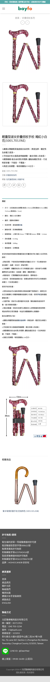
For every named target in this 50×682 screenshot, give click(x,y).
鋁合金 (20, 225)
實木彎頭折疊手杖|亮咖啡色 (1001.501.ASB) (21, 511)
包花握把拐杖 (11, 179)
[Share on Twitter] (14, 185)
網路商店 (6, 599)
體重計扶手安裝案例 (11, 596)
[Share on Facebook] (9, 185)
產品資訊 (6, 582)
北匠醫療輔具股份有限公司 (15, 619)
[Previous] (4, 75)
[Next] (12, 75)
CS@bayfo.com (15, 629)
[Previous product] (27, 22)
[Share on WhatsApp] (4, 185)
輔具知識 (6, 592)
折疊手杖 (20, 179)
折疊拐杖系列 (28, 18)
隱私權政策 (20, 672)
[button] (3, 8)
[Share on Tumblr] (23, 185)
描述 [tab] (4, 201)
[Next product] (23, 22)
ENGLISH (6, 603)
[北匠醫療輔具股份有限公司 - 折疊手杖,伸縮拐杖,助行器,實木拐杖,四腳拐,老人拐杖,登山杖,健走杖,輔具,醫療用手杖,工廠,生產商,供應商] (25, 8)
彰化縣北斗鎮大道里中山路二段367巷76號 (22, 636)
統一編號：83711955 (12, 623)
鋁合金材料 (22, 320)
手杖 (38, 295)
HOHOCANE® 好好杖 (18, 562)
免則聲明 (30, 672)
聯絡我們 (6, 589)
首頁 (17, 18)
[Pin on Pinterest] (19, 185)
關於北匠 (6, 586)
